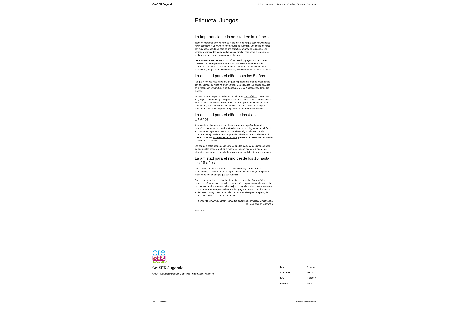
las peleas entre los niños (225, 137)
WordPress (311, 302)
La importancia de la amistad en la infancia (232, 37)
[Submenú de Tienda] (284, 4)
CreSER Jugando (162, 4)
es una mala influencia (260, 183)
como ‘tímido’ (250, 96)
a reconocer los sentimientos (239, 149)
